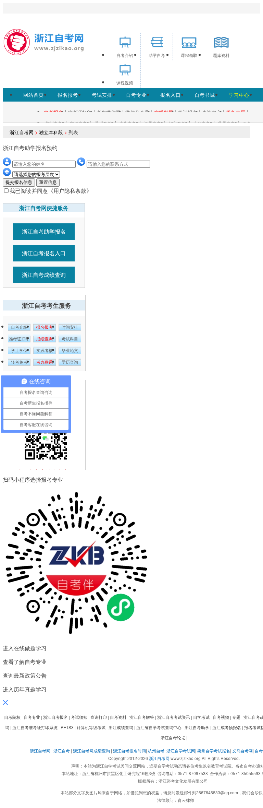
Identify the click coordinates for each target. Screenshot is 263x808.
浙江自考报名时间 (129, 750)
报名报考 (68, 94)
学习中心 (239, 94)
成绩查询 (44, 339)
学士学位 (19, 350)
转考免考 (19, 362)
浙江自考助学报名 (44, 231)
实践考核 (44, 350)
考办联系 (44, 362)
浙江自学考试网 (180, 750)
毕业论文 (70, 350)
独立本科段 (51, 132)
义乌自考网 (242, 750)
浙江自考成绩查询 (44, 275)
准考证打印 (19, 339)
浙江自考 (61, 750)
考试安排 (102, 94)
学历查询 (70, 362)
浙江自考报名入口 (44, 253)
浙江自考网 (22, 132)
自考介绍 (19, 327)
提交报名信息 (18, 182)
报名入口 (170, 94)
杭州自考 (156, 750)
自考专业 (136, 94)
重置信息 (48, 182)
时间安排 (70, 327)
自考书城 (205, 94)
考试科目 (70, 339)
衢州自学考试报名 (213, 750)
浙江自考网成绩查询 (91, 750)
